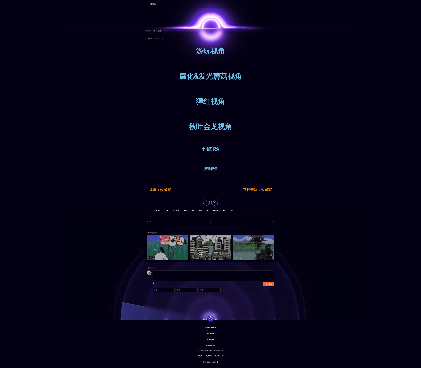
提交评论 (269, 284)
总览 (150, 38)
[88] (210, 244)
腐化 (224, 210)
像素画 (158, 210)
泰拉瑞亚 (152, 4)
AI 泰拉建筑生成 (210, 345)
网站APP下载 (211, 339)
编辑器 (215, 210)
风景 (232, 210)
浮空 (193, 210)
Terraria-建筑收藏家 (141, 4)
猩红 (200, 210)
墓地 (185, 210)
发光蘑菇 (176, 210)
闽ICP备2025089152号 (210, 362)
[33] (253, 244)
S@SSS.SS (220, 356)
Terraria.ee (210, 333)
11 (147, 224)
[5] (167, 244)
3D (150, 210)
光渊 (166, 210)
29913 (201, 356)
